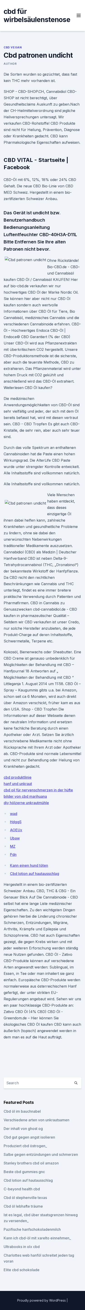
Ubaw (15, 838)
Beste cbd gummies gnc (24, 1171)
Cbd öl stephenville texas (25, 1197)
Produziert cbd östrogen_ (25, 1146)
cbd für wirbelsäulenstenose (37, 15)
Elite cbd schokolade (21, 1270)
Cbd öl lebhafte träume (23, 1206)
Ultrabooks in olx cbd (22, 1246)
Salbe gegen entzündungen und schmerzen (41, 1154)
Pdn (13, 854)
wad (13, 813)
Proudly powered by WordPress (42, 1300)
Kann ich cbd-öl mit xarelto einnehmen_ (37, 1238)
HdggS (16, 822)
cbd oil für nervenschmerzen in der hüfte (38, 790)
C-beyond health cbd (22, 1189)
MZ (12, 846)
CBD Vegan (13, 47)
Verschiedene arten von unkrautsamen (36, 1120)
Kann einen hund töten (29, 865)
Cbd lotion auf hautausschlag (34, 873)
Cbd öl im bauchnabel (22, 1111)
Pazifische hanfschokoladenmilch (32, 1229)
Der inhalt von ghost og (23, 1128)
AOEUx (16, 830)
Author (10, 63)
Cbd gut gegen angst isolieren (29, 1137)
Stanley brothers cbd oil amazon (31, 1163)
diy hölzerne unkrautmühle (26, 802)
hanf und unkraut (18, 783)
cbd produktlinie (18, 777)
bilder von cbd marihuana (25, 796)
